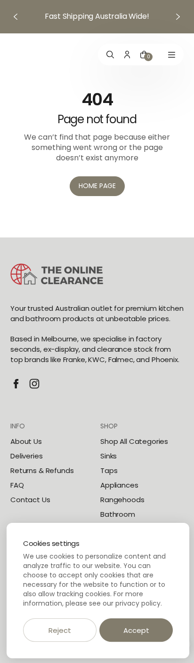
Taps (108, 470)
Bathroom (117, 514)
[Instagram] (34, 383)
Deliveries (26, 456)
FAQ (17, 485)
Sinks (108, 456)
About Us (26, 441)
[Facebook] (16, 383)
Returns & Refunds (41, 470)
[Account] (127, 54)
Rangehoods (122, 500)
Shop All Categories (134, 441)
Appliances (119, 485)
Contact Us (30, 500)
